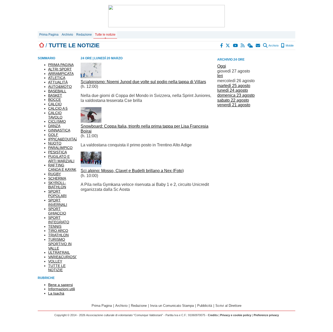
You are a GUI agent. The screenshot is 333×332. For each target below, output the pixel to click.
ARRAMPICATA (61, 73)
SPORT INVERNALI (57, 202)
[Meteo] (250, 45)
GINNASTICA (59, 130)
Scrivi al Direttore (228, 306)
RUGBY (54, 174)
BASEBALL (57, 91)
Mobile (289, 45)
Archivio (67, 34)
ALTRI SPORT (60, 69)
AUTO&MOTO (60, 86)
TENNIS (54, 226)
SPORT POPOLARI (57, 193)
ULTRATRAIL (59, 252)
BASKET (55, 95)
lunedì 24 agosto (232, 90)
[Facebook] (221, 45)
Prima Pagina (49, 34)
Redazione (84, 34)
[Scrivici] (258, 45)
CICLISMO (57, 121)
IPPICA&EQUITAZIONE (67, 139)
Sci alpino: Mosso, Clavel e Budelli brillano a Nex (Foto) (132, 170)
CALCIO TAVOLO (55, 115)
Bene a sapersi (60, 285)
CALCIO (55, 104)
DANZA (54, 126)
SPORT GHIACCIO (57, 211)
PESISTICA (57, 152)
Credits (213, 315)
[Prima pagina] (41, 45)
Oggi (221, 66)
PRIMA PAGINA (61, 65)
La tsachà (56, 293)
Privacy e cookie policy (235, 315)
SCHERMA (57, 178)
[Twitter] (228, 45)
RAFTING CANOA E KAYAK (62, 167)
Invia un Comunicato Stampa (172, 306)
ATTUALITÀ (58, 82)
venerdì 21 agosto (233, 105)
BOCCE (54, 99)
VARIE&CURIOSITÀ (64, 257)
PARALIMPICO (60, 148)
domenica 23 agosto (236, 95)
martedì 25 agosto (233, 85)
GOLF (53, 135)
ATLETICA (56, 78)
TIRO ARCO (58, 231)
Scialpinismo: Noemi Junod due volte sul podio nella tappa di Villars (143, 82)
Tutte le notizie (105, 34)
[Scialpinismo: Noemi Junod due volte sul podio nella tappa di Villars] (91, 77)
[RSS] (243, 45)
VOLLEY (55, 261)
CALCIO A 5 (58, 108)
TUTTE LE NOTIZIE (57, 268)
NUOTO (54, 143)
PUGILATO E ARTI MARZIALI (61, 158)
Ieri (220, 76)
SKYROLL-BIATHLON (57, 185)
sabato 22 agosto (233, 100)
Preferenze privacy (266, 315)
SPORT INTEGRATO (58, 220)
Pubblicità (204, 306)
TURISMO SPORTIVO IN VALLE (60, 243)
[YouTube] (235, 45)
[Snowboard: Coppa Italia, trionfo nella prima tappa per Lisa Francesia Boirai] (91, 121)
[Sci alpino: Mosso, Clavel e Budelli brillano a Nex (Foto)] (91, 166)
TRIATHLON (58, 235)
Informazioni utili (61, 289)
